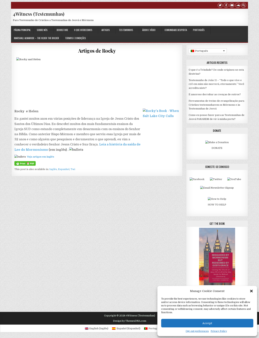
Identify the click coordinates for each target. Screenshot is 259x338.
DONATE (217, 148)
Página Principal (22, 30)
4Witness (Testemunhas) (38, 14)
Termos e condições (75, 38)
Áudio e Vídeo (148, 30)
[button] (251, 291)
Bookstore (62, 30)
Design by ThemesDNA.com (129, 321)
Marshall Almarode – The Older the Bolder (36, 38)
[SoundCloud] (237, 6)
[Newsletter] (217, 187)
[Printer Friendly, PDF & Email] (25, 163)
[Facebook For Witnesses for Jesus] (197, 179)
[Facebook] (226, 6)
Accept (207, 323)
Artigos (105, 30)
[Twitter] (220, 6)
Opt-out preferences (197, 331)
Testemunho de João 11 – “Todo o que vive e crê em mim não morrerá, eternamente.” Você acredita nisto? (216, 84)
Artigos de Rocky (97, 50)
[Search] (243, 6)
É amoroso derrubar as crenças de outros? (215, 94)
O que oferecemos (83, 30)
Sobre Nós (42, 30)
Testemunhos (126, 30)
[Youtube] (231, 6)
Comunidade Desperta (176, 30)
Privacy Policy (219, 331)
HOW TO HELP (217, 204)
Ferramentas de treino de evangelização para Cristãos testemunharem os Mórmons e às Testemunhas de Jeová (216, 104)
